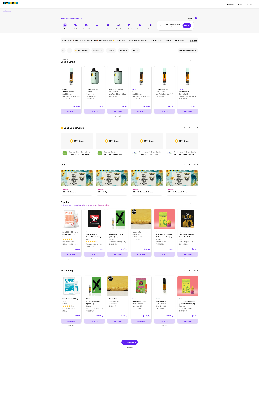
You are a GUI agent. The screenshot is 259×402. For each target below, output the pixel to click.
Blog (240, 4)
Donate (250, 4)
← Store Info (7, 11)
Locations (230, 4)
